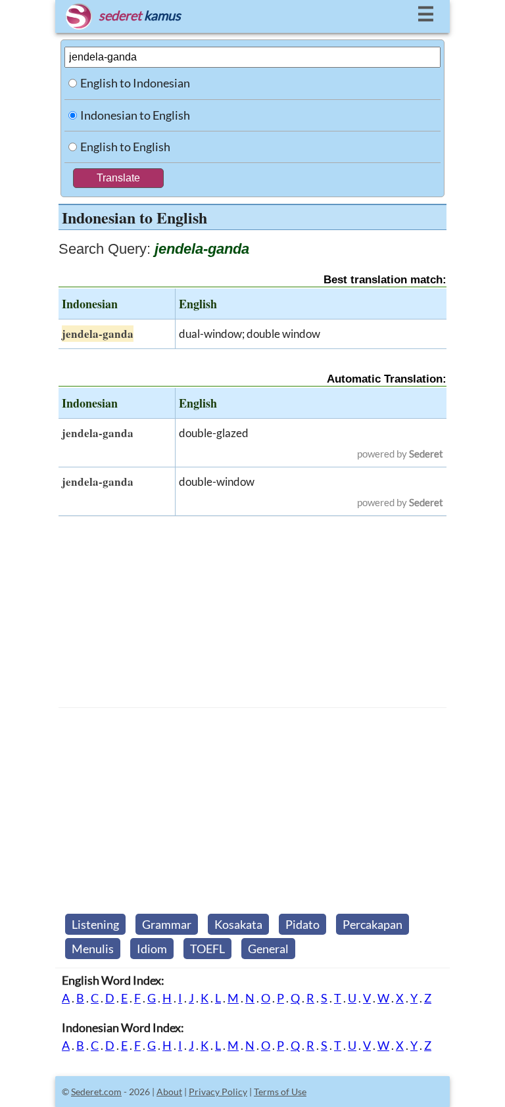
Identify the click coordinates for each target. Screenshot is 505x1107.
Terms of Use (280, 1091)
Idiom (152, 948)
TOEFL (207, 948)
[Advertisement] (252, 612)
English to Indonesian (135, 83)
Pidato (302, 924)
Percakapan (372, 924)
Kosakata (238, 924)
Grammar (166, 924)
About (169, 1091)
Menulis (93, 948)
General (268, 948)
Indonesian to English (135, 115)
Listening (95, 924)
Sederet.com (96, 1091)
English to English (125, 146)
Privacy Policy (218, 1091)
